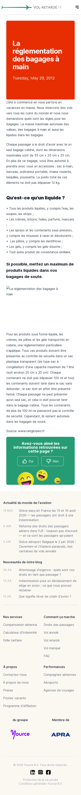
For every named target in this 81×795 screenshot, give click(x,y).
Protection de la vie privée (40, 779)
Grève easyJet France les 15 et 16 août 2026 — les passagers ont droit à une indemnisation (47, 515)
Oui (31, 461)
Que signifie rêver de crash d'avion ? (45, 596)
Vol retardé (52, 640)
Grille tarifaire (12, 640)
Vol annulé (51, 632)
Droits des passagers (59, 625)
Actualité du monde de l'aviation (27, 503)
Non (56, 461)
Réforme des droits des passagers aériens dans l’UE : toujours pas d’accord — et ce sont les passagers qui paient (48, 530)
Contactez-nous (15, 675)
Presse (8, 690)
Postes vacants (14, 698)
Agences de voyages (59, 690)
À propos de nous (16, 682)
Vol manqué (52, 648)
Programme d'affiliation (19, 706)
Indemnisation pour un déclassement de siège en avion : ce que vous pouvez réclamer (47, 585)
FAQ (47, 656)
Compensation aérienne (20, 625)
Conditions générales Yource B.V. (41, 783)
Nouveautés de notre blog (22, 562)
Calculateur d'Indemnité (20, 632)
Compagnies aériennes (60, 675)
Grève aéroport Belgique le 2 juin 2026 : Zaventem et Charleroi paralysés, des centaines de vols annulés (47, 546)
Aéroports (51, 682)
